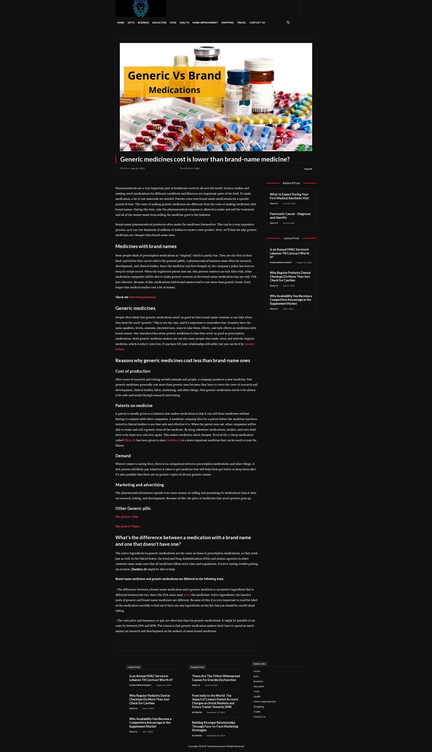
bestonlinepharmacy (142, 297)
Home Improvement (281, 262)
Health (308, 168)
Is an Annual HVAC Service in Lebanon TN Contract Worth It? (289, 253)
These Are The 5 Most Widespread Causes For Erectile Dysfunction (216, 678)
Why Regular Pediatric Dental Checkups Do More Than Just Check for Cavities (290, 276)
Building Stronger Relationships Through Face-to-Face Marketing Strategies (215, 726)
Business (197, 712)
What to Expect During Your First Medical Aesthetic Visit (289, 196)
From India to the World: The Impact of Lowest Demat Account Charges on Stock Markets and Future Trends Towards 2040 (215, 701)
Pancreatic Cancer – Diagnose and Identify (290, 216)
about (187, 595)
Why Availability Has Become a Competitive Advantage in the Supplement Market (291, 299)
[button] (288, 23)
